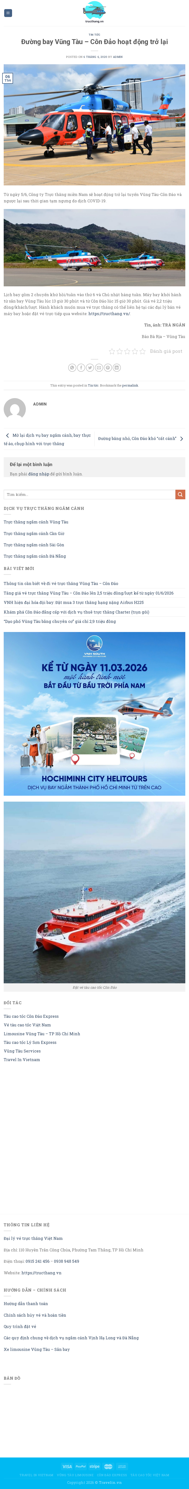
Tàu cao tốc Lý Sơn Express (30, 1042)
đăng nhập (38, 473)
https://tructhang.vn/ (109, 313)
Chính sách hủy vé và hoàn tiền (35, 1315)
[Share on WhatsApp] (72, 368)
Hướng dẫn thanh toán (26, 1303)
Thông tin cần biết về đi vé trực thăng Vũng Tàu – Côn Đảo (61, 583)
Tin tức (94, 34)
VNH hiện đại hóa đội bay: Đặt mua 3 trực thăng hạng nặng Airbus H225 (74, 602)
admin (118, 57)
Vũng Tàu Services (22, 1050)
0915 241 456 (37, 1261)
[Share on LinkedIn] (117, 368)
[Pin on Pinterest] (108, 368)
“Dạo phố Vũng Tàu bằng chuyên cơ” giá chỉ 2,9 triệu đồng (60, 621)
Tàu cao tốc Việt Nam (149, 1475)
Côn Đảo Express (112, 1475)
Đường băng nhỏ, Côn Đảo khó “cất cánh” (137, 438)
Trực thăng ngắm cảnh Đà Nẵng (35, 556)
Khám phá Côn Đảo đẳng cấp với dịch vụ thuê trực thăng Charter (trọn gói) (76, 612)
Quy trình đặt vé (20, 1326)
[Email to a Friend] (99, 368)
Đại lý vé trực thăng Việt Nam (33, 1238)
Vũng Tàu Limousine (75, 1475)
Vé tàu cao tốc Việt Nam (27, 1024)
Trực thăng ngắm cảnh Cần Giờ (34, 533)
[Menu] (8, 13)
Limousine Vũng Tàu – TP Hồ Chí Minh (42, 1033)
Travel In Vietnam (22, 1059)
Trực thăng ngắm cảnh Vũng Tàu (36, 521)
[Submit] (180, 494)
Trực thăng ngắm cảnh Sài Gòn (34, 544)
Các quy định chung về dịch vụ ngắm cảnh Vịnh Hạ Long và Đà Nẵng (71, 1337)
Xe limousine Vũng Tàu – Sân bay (37, 1349)
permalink (130, 385)
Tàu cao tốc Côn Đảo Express (31, 1016)
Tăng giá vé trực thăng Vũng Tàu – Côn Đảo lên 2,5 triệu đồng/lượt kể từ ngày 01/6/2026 (88, 593)
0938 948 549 (66, 1261)
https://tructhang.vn (41, 1272)
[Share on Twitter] (90, 368)
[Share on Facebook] (81, 368)
